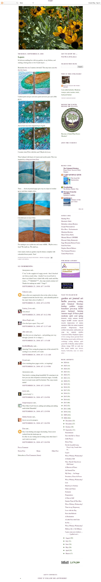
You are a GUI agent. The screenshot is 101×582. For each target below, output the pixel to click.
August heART (66, 320)
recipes (80, 306)
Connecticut (64, 334)
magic (70, 313)
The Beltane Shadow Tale (71, 189)
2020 (65, 381)
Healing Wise (65, 218)
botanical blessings (75, 304)
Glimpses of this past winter (76, 200)
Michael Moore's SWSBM (69, 237)
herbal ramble (69, 348)
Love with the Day (71, 510)
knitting (66, 339)
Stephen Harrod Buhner (68, 248)
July (67, 541)
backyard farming (75, 311)
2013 (65, 403)
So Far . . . (68, 523)
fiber (62, 348)
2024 (65, 369)
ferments (64, 318)
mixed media (72, 339)
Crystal (24, 360)
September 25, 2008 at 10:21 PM (36, 315)
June (67, 544)
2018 (65, 387)
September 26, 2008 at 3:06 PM (36, 423)
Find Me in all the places (69, 57)
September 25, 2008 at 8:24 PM (36, 303)
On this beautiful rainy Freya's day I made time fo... (73, 447)
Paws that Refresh (70, 513)
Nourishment (69, 433)
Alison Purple (26, 320)
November (69, 424)
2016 (65, 393)
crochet (75, 320)
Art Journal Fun (70, 470)
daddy (76, 344)
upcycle (80, 320)
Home (38, 451)
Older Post (55, 451)
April (67, 550)
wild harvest (79, 339)
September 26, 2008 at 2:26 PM (36, 397)
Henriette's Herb (66, 221)
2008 (65, 418)
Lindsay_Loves (27, 308)
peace (63, 311)
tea (68, 332)
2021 (65, 378)
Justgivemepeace (27, 403)
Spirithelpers (67, 198)
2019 (65, 384)
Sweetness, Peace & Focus (73, 476)
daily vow (76, 351)
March (68, 553)
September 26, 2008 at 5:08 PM (36, 442)
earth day (80, 346)
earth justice (77, 330)
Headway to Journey (71, 486)
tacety (24, 391)
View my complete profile (68, 98)
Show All (81, 209)
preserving (72, 301)
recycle (63, 323)
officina (63, 346)
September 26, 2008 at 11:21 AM (36, 355)
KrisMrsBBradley (27, 346)
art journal (25, 259)
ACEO (80, 308)
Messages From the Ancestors (69, 192)
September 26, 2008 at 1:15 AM (36, 340)
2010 (65, 412)
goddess (72, 306)
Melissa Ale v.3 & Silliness (73, 529)
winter (70, 318)
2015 (65, 396)
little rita (70, 325)
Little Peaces (69, 439)
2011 (65, 409)
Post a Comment (23, 447)
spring (81, 316)
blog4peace (76, 334)
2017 (65, 390)
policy (62, 353)
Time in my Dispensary (72, 507)
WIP (72, 346)
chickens (76, 341)
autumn (75, 318)
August (68, 538)
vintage (68, 346)
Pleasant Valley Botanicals (69, 240)
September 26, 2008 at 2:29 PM (36, 411)
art (81, 298)
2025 (65, 366)
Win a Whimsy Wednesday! (74, 456)
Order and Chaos (70, 489)
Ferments (68, 492)
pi (82, 330)
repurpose (64, 325)
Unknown (25, 292)
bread (81, 327)
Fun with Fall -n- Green (72, 436)
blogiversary (73, 327)
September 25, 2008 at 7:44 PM (36, 286)
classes (72, 337)
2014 (65, 399)
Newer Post (21, 451)
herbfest (81, 344)
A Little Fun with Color (72, 519)
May (67, 547)
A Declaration (69, 516)
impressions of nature (75, 323)
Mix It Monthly (69, 344)
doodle (81, 318)
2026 (65, 362)
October (68, 427)
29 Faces (76, 313)
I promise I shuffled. (69, 195)
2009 (65, 415)
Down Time (68, 442)
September (69, 430)
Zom (23, 428)
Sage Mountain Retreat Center (70, 243)
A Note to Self (69, 498)
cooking (80, 301)
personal (77, 337)
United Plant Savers (67, 254)
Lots (66, 483)
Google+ (50, 0)
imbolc (81, 351)
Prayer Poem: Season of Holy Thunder (72, 171)
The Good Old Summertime (75, 179)
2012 (65, 406)
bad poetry (70, 330)
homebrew (65, 308)
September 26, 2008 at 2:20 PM (36, 385)
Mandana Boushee (67, 232)
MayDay (63, 351)
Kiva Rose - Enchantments (69, 229)
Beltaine (81, 348)
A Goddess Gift (70, 459)
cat (75, 346)
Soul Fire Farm (66, 245)
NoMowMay (69, 351)
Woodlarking (67, 187)
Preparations (69, 495)
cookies (63, 330)
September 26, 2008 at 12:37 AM (36, 326)
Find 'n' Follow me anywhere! (52, 578)
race (76, 348)
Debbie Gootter (27, 417)
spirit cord (73, 316)
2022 (65, 375)
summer (64, 313)
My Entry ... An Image (72, 473)
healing (64, 306)
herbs (64, 301)
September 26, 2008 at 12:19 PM (36, 366)
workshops (64, 341)
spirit (63, 304)
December (69, 421)
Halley (70, 334)
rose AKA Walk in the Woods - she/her (71, 86)
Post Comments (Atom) (33, 455)
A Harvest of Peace (71, 467)
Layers (21, 56)
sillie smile (25, 332)
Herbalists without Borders (69, 224)
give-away (73, 308)
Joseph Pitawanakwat (68, 227)
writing (71, 341)
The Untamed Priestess (71, 168)
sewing (68, 337)
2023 (65, 372)
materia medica (77, 332)
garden (64, 298)
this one (27, 68)
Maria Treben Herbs (67, 235)
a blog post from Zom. (32, 159)
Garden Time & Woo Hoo (73, 501)
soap (62, 332)
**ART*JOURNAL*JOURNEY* (72, 175)
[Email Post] (51, 257)
